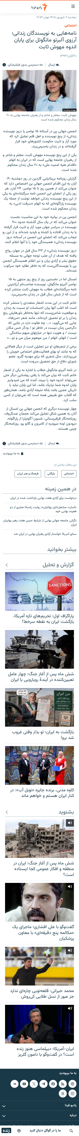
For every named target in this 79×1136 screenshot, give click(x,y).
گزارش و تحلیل (58, 565)
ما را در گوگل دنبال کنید (45, 1130)
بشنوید (66, 812)
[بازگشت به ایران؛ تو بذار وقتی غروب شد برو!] (39, 707)
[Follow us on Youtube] (24, 1084)
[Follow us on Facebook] (53, 1084)
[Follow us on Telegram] (43, 1084)
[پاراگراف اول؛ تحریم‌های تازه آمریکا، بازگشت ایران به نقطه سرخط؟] (39, 591)
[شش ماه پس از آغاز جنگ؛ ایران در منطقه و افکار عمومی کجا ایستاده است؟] (39, 838)
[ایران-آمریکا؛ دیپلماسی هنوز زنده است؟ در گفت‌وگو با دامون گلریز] (39, 1024)
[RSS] (63, 1084)
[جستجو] (71, 1130)
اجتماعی (70, 25)
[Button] (53, 64)
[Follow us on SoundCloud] (15, 1084)
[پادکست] (19, 1130)
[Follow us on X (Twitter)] (34, 1084)
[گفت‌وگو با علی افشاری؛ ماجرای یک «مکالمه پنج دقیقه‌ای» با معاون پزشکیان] (39, 902)
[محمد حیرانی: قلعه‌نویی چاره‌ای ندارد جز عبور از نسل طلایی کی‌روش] (39, 966)
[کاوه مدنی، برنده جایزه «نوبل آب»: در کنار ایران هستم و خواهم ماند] (39, 765)
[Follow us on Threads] (63, 1093)
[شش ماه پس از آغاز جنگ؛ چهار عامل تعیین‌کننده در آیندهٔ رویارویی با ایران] (39, 649)
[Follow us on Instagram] (72, 1093)
